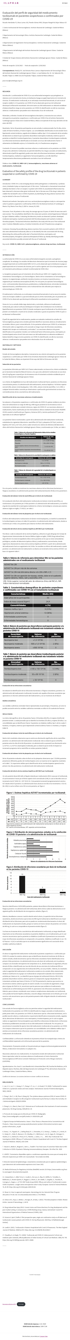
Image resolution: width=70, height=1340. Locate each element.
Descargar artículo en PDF (9, 1304)
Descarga (21, 1304)
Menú (65, 3)
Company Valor (44, 1336)
